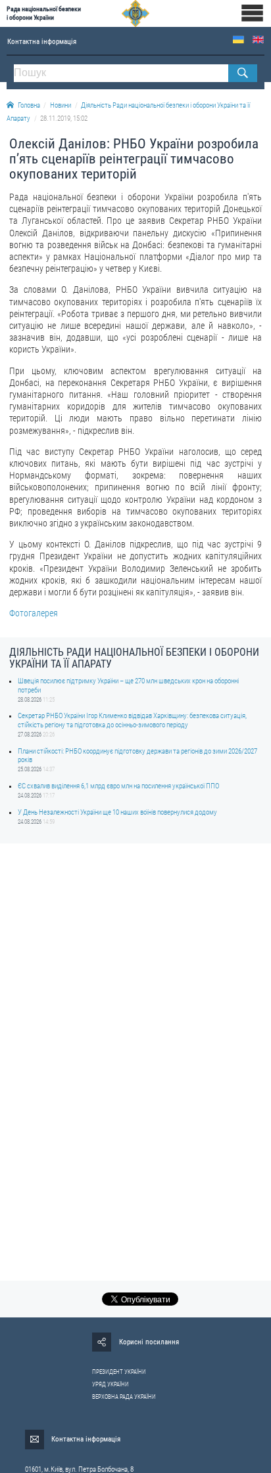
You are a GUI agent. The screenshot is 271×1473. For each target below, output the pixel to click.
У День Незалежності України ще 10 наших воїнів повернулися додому (117, 812)
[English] (258, 39)
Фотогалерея (33, 613)
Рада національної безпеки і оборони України (44, 13)
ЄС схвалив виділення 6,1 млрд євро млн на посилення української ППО (118, 786)
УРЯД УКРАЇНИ (110, 1384)
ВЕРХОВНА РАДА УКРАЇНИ (124, 1397)
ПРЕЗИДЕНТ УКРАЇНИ (119, 1372)
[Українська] (238, 39)
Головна (29, 105)
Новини (60, 105)
